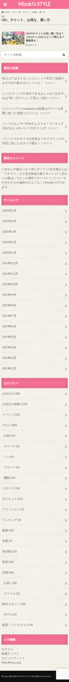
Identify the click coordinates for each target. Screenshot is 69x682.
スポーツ (11, 488)
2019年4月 (9, 347)
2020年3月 (9, 231)
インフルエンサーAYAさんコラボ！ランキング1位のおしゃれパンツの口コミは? (33, 126)
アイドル (12, 593)
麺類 (9, 477)
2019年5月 (9, 336)
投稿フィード (10, 653)
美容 (8, 561)
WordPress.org (11, 662)
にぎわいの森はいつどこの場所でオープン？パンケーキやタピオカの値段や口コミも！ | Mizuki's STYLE (34, 178)
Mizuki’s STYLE (34, 4)
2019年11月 (10, 273)
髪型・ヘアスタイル (17, 624)
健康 (8, 530)
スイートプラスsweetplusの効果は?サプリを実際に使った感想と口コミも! (32, 111)
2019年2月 (9, 368)
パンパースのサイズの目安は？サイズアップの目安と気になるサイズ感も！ (33, 141)
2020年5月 (9, 210)
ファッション (13, 509)
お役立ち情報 (14, 404)
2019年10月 (10, 284)
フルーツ (12, 467)
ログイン (7, 649)
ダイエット (12, 498)
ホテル (10, 614)
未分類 (9, 551)
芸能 (8, 572)
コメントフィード (13, 658)
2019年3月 (9, 357)
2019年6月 (9, 326)
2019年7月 (9, 315)
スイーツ (12, 446)
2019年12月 (10, 263)
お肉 (9, 435)
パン (9, 456)
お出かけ (11, 393)
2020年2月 (9, 242)
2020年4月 (9, 221)
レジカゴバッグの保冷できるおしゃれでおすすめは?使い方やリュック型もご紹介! (33, 96)
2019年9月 (9, 294)
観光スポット (14, 604)
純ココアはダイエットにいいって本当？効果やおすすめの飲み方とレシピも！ (33, 80)
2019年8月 (9, 305)
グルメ (9, 425)
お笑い (10, 583)
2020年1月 (9, 252)
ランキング (11, 519)
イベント (11, 414)
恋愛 (7, 540)
